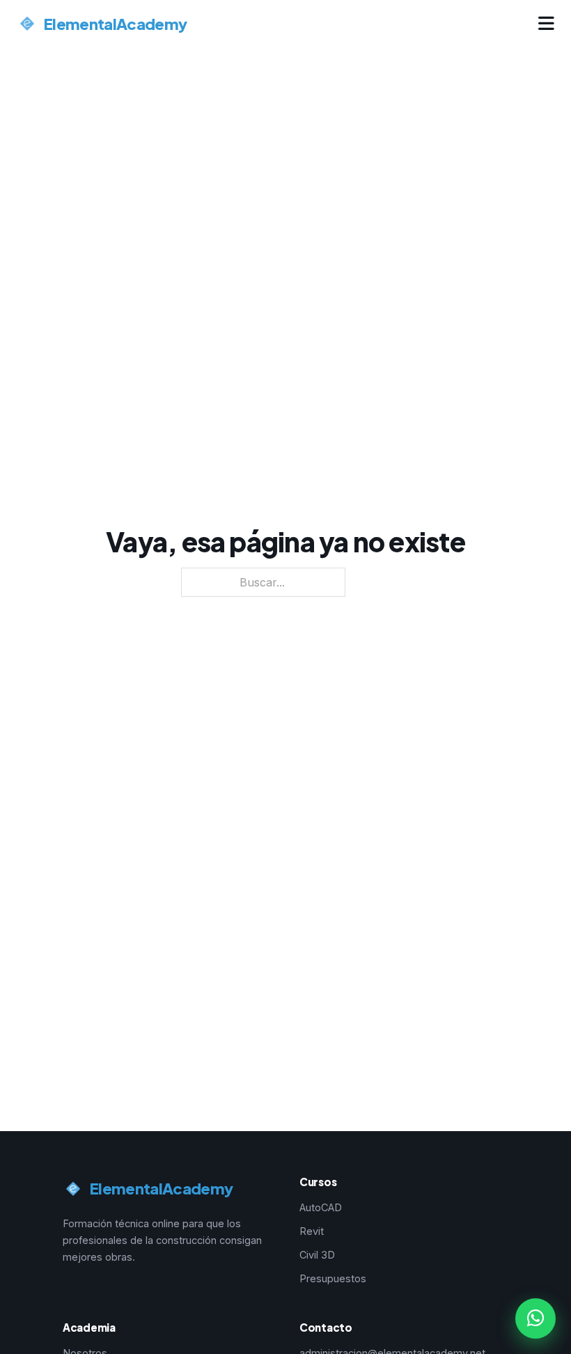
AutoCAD (320, 1207)
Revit (311, 1231)
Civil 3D (317, 1255)
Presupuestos (332, 1278)
